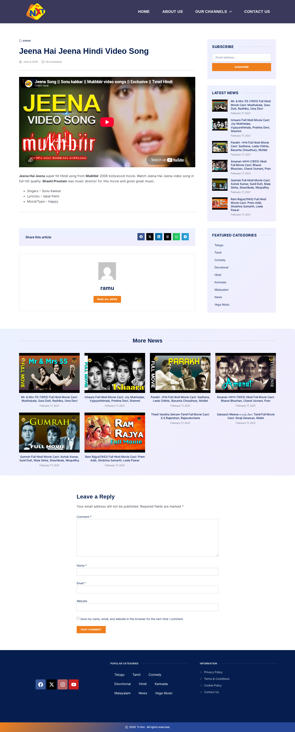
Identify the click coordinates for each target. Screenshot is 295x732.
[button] (141, 236)
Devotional (221, 267)
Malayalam (222, 289)
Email (81, 583)
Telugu (219, 245)
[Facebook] (41, 684)
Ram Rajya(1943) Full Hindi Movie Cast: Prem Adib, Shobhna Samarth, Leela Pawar (248, 204)
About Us (172, 11)
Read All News (107, 299)
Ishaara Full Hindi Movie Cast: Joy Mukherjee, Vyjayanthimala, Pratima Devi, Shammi (250, 125)
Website (82, 601)
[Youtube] (74, 684)
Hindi (218, 274)
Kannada (220, 282)
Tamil (218, 252)
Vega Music (222, 304)
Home (144, 11)
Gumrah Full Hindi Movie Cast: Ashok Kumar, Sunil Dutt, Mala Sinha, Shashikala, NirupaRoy (251, 183)
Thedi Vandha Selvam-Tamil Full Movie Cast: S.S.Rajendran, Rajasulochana (180, 416)
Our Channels (211, 11)
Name (82, 565)
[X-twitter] (52, 684)
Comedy (220, 260)
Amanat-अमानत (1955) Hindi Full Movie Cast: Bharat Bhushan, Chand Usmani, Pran (251, 165)
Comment (84, 516)
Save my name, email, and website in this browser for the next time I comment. (132, 619)
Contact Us (257, 11)
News (218, 297)
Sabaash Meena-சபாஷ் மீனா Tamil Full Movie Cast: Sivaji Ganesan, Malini (246, 416)
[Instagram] (63, 684)
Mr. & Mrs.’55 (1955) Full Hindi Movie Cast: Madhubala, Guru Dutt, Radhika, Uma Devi (251, 104)
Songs (27, 40)
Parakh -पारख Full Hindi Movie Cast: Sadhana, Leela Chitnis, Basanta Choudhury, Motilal (250, 146)
